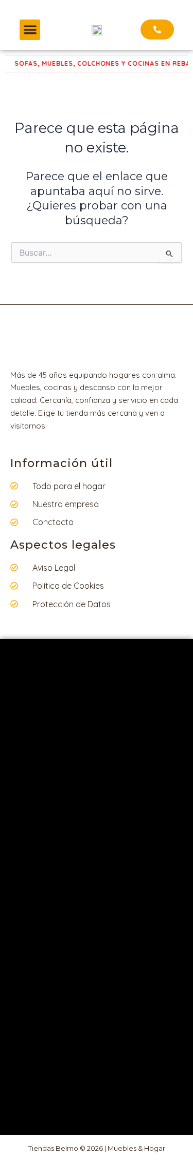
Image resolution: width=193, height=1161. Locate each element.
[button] (30, 30)
